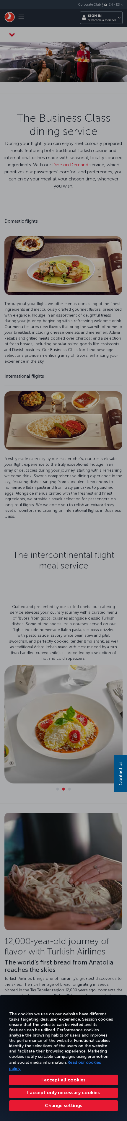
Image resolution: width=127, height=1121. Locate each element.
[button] (63, 1105)
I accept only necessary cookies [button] (63, 1092)
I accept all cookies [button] (63, 1080)
